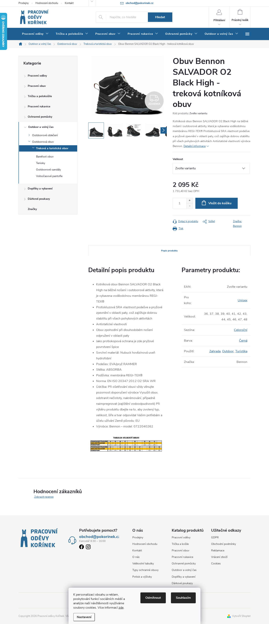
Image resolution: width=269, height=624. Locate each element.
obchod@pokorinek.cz (99, 537)
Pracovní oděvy (37, 76)
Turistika (241, 351)
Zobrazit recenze (44, 497)
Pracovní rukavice (39, 106)
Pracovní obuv (37, 86)
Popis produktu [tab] (169, 250)
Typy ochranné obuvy (145, 570)
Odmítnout (153, 598)
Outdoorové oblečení (45, 135)
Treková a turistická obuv (52, 148)
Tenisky (40, 163)
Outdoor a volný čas (41, 127)
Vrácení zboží (219, 557)
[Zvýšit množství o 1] (189, 200)
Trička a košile (180, 544)
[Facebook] (81, 547)
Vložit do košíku (219, 203)
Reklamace (217, 550)
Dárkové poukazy (39, 199)
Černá (243, 340)
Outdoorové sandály (48, 169)
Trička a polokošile (40, 96)
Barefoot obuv (45, 156)
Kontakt (69, 3)
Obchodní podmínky (223, 544)
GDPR (215, 537)
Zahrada (215, 351)
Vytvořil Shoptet (241, 616)
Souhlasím (183, 598)
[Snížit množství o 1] (189, 206)
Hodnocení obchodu (46, 3)
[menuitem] (35, 34)
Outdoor (228, 351)
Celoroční (240, 330)
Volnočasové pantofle (49, 176)
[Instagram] (88, 547)
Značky (32, 209)
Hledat (160, 17)
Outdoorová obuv (43, 142)
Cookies (216, 563)
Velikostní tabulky (143, 563)
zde (121, 607)
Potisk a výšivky (142, 577)
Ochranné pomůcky (40, 117)
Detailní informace (195, 146)
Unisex (242, 300)
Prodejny (24, 3)
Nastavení (84, 617)
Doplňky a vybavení (40, 188)
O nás (136, 557)
